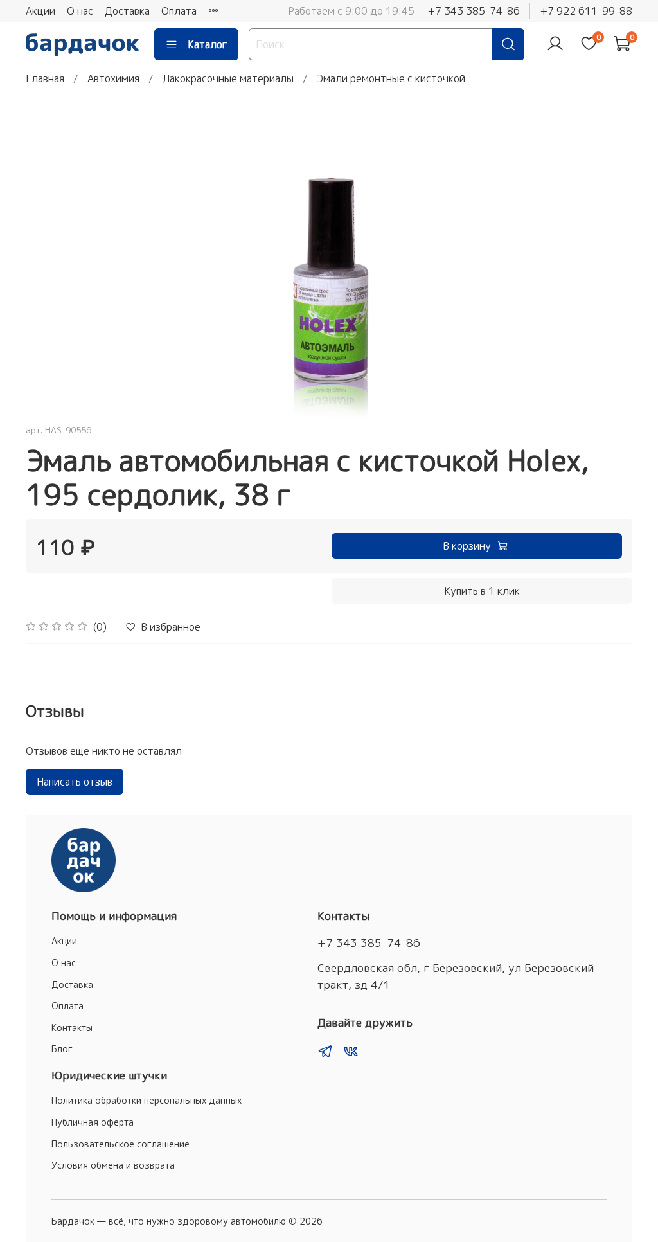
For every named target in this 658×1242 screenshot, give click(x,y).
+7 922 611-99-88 (586, 11)
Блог (62, 1049)
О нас (80, 11)
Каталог (207, 44)
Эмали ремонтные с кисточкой (391, 78)
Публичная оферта (92, 1122)
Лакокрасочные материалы (228, 78)
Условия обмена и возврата (113, 1165)
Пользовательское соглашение (120, 1144)
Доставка (127, 11)
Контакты (72, 1028)
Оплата (179, 11)
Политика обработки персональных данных (146, 1100)
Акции (40, 11)
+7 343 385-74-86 (473, 11)
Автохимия (113, 78)
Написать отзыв (74, 782)
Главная (45, 78)
